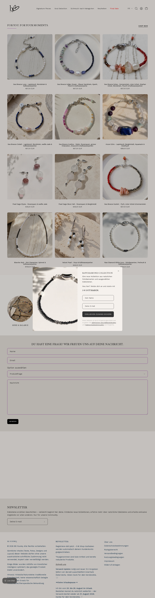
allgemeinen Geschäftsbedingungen (104, 323)
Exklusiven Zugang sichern (98, 314)
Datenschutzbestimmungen (94, 325)
